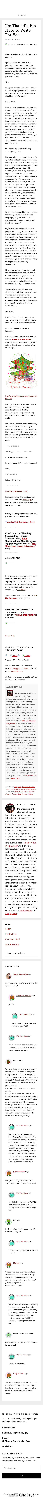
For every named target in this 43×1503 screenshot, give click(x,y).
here (24, 538)
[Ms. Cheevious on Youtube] (20, 656)
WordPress (23, 1496)
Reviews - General (28, 787)
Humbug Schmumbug (13, 794)
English (17, 792)
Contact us (9, 636)
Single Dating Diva (20, 974)
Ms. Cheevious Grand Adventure (20, 544)
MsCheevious (14, 686)
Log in (8, 929)
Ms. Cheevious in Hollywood (21, 6)
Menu (23, 15)
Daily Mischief (8, 1427)
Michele (16, 1263)
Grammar (24, 792)
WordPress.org (12, 944)
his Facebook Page (15, 671)
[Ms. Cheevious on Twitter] (7, 656)
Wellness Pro (24, 1494)
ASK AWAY (21, 590)
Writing (30, 794)
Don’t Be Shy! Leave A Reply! (16, 491)
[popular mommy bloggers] (19, 522)
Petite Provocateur (23, 996)
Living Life (17, 787)
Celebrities (7, 1446)
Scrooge (24, 794)
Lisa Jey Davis (15, 778)
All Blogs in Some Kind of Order (16, 1441)
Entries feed (10, 934)
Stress (22, 789)
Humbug (31, 792)
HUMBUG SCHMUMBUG (21, 339)
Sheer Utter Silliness (12, 789)
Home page (27, 500)
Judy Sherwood (19, 1171)
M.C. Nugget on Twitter (19, 668)
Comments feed (12, 939)
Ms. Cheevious (30, 775)
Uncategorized (30, 789)
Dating (5, 1438)
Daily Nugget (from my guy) (15, 1432)
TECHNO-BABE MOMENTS (25, 615)
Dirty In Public (18, 1373)
